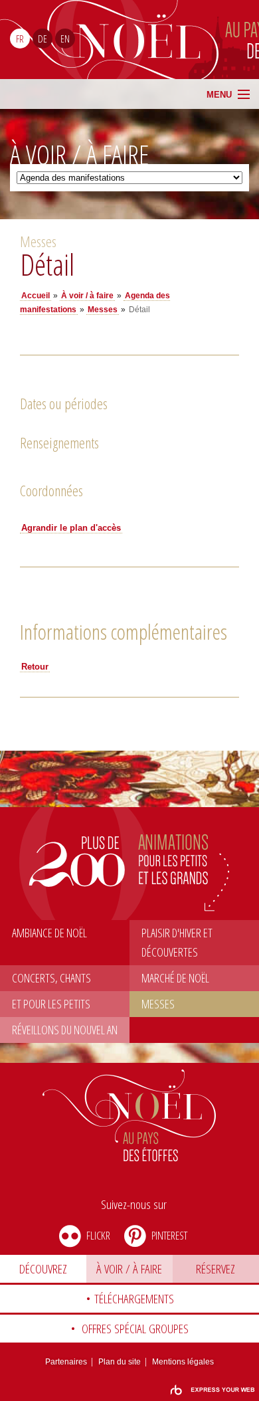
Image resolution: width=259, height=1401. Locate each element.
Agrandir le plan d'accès (71, 528)
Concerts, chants (51, 978)
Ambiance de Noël (49, 933)
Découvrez (43, 1268)
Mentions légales (183, 1361)
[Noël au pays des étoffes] (129, 1116)
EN (65, 38)
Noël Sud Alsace (183, 39)
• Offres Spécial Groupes (129, 1328)
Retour (34, 667)
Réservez (215, 1268)
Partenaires (66, 1361)
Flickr (98, 1235)
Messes (158, 1004)
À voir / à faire (129, 1268)
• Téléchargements (130, 1298)
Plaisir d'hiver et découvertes (177, 942)
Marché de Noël (175, 978)
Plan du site (119, 1361)
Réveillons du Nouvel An (65, 1030)
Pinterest (169, 1235)
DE (42, 38)
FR (20, 38)
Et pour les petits (51, 1004)
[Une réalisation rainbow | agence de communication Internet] (212, 1390)
